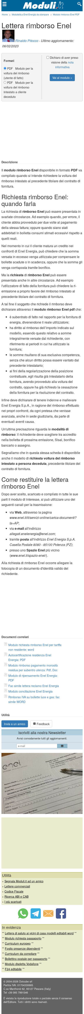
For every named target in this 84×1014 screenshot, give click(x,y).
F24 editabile (13, 969)
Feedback (43, 724)
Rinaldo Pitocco (26, 40)
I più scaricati (12, 902)
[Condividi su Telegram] (36, 917)
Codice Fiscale (13, 891)
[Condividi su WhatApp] (23, 917)
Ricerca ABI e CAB (16, 896)
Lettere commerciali (17, 886)
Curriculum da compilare (20, 954)
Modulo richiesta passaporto (23, 938)
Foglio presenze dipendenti (22, 948)
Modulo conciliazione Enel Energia (30, 691)
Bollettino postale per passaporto (26, 959)
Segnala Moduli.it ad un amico (23, 881)
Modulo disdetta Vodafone (22, 964)
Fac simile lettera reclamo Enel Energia (33, 686)
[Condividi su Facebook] (61, 917)
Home (5, 14)
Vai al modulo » (62, 78)
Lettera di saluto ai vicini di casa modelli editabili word (39, 933)
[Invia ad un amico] (48, 917)
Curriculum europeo (18, 943)
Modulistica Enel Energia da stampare (30, 14)
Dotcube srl (25, 981)
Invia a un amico (14, 724)
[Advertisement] (42, 131)
